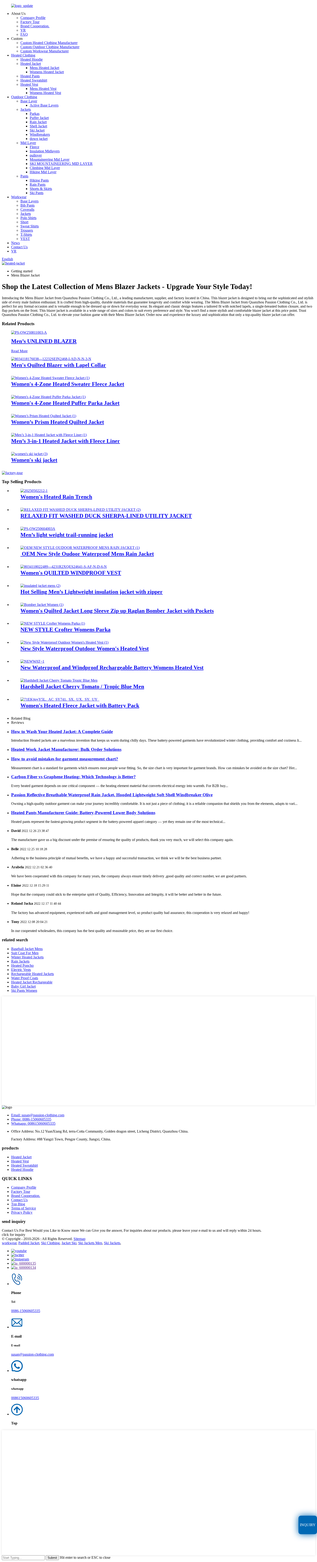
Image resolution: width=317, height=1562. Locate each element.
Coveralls (27, 209)
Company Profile (32, 18)
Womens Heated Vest (45, 93)
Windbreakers (40, 134)
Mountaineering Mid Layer (49, 159)
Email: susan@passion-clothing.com (37, 1115)
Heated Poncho (22, 965)
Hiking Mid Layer (43, 172)
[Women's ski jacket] (29, 454)
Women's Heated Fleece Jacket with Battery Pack (79, 705)
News (15, 243)
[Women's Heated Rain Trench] (34, 491)
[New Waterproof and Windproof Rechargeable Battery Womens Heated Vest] (32, 661)
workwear (9, 1243)
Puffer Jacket (39, 118)
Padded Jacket (28, 1243)
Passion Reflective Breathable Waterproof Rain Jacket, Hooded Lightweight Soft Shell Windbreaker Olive (112, 794)
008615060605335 (25, 1398)
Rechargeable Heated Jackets (32, 974)
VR (23, 30)
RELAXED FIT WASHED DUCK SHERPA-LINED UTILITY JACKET (106, 516)
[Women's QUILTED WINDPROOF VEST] (63, 567)
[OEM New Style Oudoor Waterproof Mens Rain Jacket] (80, 548)
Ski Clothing (50, 1243)
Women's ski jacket (34, 460)
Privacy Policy (21, 1212)
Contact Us (19, 247)
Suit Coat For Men (25, 953)
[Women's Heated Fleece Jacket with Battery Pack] (59, 699)
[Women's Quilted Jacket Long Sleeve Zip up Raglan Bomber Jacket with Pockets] (41, 605)
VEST (25, 239)
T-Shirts (26, 234)
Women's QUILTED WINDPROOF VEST (70, 573)
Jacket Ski (68, 1243)
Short (24, 222)
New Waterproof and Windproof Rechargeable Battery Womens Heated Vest (112, 667)
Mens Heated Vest (43, 89)
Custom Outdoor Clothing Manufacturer (49, 47)
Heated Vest (29, 84)
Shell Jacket (38, 126)
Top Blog (18, 1204)
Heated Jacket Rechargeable (31, 982)
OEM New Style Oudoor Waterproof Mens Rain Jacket (87, 554)
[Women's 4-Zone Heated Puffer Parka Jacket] (48, 397)
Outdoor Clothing (24, 97)
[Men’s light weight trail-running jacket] (37, 529)
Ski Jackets (112, 1243)
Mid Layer (28, 143)
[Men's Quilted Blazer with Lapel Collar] (51, 359)
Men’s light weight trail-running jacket (66, 535)
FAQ (24, 34)
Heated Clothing (23, 55)
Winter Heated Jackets (27, 957)
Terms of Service (23, 1208)
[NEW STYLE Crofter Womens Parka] (52, 623)
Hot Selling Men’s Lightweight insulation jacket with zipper (91, 592)
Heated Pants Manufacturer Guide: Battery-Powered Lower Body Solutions (83, 812)
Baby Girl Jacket (23, 986)
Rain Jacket (38, 122)
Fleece (34, 147)
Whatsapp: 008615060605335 (33, 1123)
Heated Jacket (30, 64)
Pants (24, 176)
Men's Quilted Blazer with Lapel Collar (58, 365)
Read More (19, 351)
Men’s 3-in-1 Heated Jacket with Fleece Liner (65, 441)
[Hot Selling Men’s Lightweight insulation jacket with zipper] (40, 586)
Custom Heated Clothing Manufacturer (49, 43)
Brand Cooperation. (34, 26)
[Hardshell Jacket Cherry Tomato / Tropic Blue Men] (58, 680)
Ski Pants (36, 193)
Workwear (18, 197)
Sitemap (79, 1239)
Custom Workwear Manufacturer (44, 51)
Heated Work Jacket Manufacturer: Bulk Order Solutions (66, 749)
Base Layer (28, 101)
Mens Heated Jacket (44, 68)
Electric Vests (21, 970)
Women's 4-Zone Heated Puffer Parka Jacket (65, 403)
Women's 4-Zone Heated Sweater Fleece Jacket (67, 384)
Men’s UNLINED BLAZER (44, 341)
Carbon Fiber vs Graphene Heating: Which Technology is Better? (73, 776)
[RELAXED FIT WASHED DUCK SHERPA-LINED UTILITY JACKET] (80, 510)
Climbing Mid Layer (45, 168)
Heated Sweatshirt (33, 80)
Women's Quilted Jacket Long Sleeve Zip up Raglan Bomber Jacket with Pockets (117, 611)
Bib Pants (27, 205)
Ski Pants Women (24, 990)
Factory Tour (29, 22)
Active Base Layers (44, 105)
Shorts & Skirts (41, 189)
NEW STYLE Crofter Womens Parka (65, 630)
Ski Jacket (37, 130)
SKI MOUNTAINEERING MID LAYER (61, 164)
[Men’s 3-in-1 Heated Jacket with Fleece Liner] (49, 435)
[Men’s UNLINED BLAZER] (29, 332)
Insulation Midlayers (45, 151)
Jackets (25, 109)
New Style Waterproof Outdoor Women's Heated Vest (84, 649)
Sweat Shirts (29, 226)
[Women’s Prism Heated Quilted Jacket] (43, 416)
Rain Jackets (20, 961)
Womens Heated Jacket (47, 72)
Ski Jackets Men (90, 1243)
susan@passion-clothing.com (32, 1354)
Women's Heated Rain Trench (56, 497)
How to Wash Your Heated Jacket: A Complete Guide (62, 731)
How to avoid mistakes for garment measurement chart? (64, 758)
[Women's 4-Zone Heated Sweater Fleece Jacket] (50, 378)
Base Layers (29, 201)
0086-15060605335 (25, 1311)
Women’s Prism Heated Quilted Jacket (57, 422)
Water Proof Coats (24, 978)
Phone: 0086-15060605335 (31, 1119)
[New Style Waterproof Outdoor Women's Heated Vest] (64, 642)
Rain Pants (37, 184)
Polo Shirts (28, 218)
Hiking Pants (39, 180)
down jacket (39, 139)
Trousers (26, 230)
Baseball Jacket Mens (27, 949)
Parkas (34, 114)
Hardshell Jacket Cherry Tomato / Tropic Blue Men (82, 686)
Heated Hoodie (31, 59)
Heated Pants (30, 76)
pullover (36, 155)
